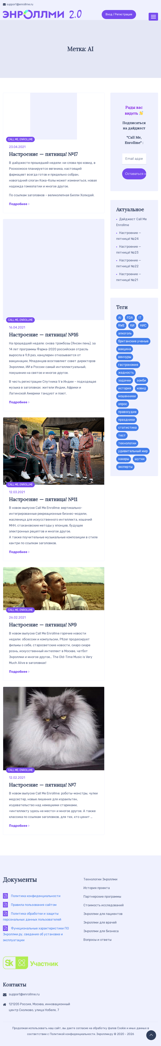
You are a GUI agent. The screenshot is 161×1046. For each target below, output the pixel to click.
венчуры (124, 357)
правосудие (127, 412)
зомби (141, 380)
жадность (126, 372)
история (124, 388)
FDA (130, 317)
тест (122, 435)
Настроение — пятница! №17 (43, 154)
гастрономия (128, 365)
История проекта (96, 888)
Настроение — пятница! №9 (43, 625)
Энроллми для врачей (100, 922)
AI (119, 317)
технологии (127, 443)
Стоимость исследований (103, 905)
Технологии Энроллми (100, 879)
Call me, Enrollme (20, 139)
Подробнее (18, 204)
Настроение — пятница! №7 (42, 785)
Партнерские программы (102, 896)
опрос (122, 404)
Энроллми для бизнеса (101, 931)
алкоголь (125, 333)
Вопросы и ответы (97, 940)
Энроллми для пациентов (103, 914)
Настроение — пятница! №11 (43, 499)
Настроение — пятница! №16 (43, 334)
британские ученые (133, 341)
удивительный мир (133, 451)
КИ (132, 325)
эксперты (125, 467)
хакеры (123, 459)
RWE (121, 325)
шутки (140, 459)
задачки (124, 380)
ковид (141, 388)
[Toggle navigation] (153, 17)
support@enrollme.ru (20, 4)
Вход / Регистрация (119, 14)
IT (140, 317)
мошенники (127, 396)
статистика (127, 427)
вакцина (124, 349)
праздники (126, 420)
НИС (143, 325)
